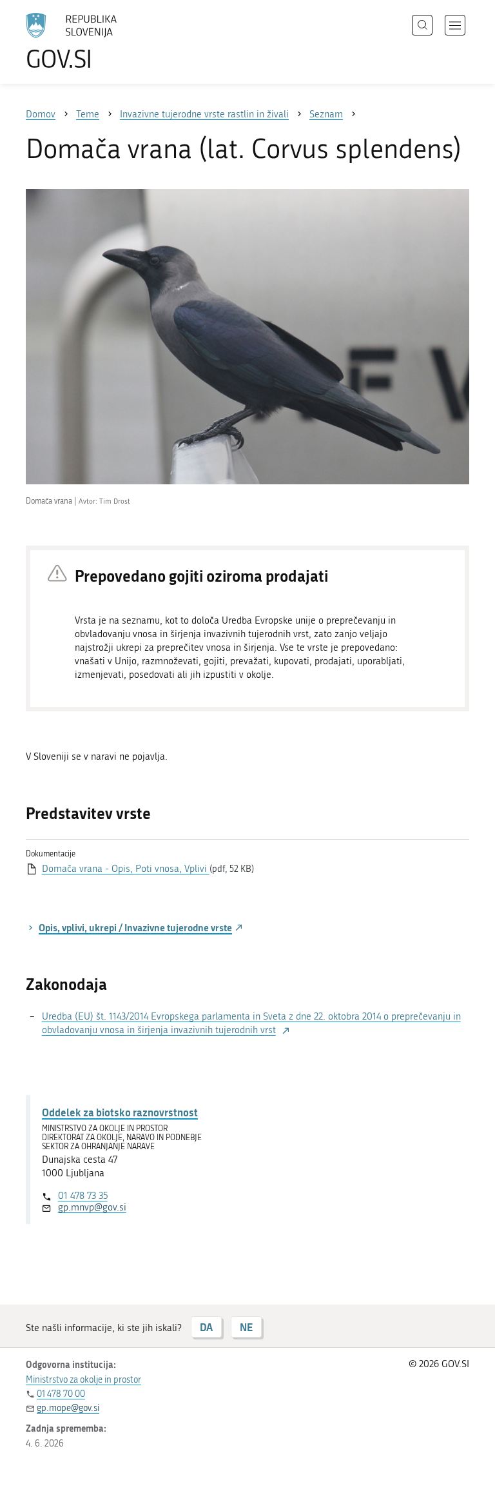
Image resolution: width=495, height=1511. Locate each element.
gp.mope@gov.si (68, 1408)
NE (246, 1326)
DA (206, 1326)
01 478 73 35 (83, 1195)
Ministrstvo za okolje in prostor (83, 1379)
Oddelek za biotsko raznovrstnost (120, 1112)
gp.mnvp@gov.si (92, 1207)
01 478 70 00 (61, 1393)
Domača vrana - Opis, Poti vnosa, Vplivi (125, 868)
